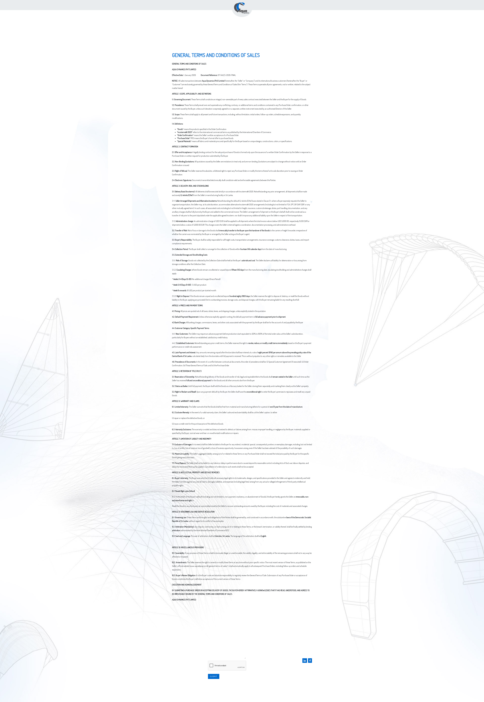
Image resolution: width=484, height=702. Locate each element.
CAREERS (177, 644)
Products (178, 630)
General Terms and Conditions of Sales (242, 690)
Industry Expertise (183, 635)
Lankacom (263, 695)
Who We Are (179, 639)
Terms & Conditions (242, 686)
